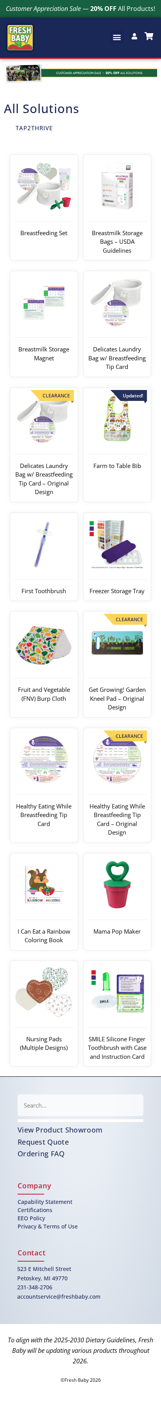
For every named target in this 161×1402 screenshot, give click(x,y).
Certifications (35, 1210)
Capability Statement (45, 1201)
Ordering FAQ (41, 1153)
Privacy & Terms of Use (48, 1226)
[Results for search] (80, 1120)
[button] (116, 36)
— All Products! (80, 8)
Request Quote (43, 1142)
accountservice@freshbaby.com (58, 1296)
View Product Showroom (60, 1129)
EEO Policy (31, 1218)
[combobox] (80, 1105)
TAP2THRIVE (34, 128)
